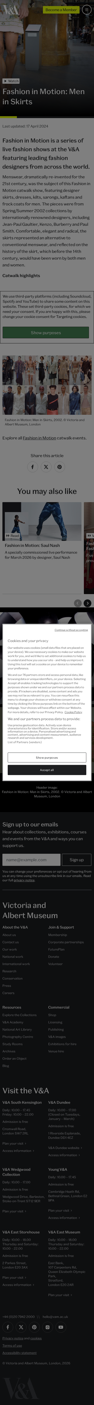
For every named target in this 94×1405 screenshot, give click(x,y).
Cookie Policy (73, 711)
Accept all (47, 769)
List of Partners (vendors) (25, 742)
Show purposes (47, 757)
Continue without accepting (71, 629)
